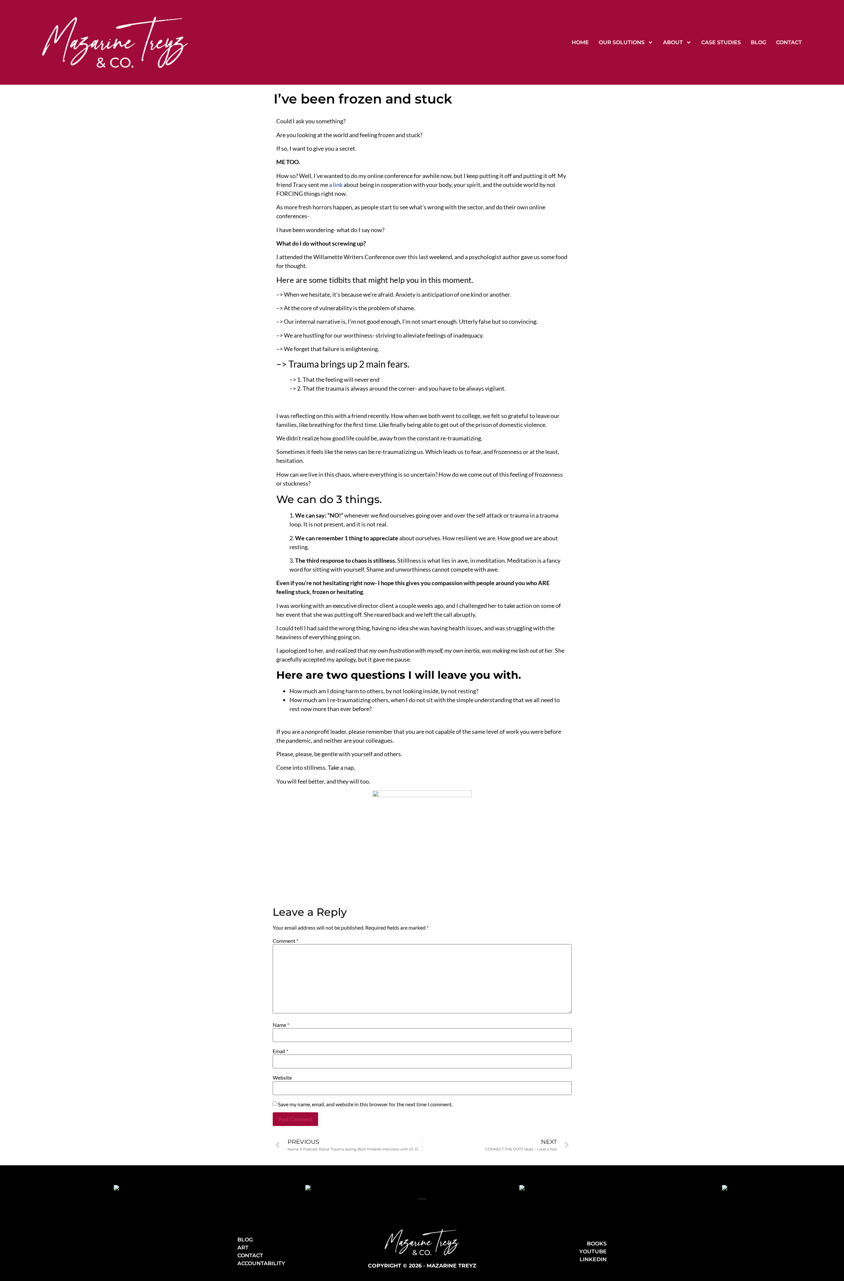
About (673, 42)
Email (280, 1051)
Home (580, 42)
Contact (789, 42)
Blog (758, 42)
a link (336, 184)
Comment (285, 940)
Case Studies (721, 42)
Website (282, 1077)
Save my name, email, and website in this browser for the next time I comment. (365, 1104)
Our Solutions (622, 42)
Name (281, 1025)
